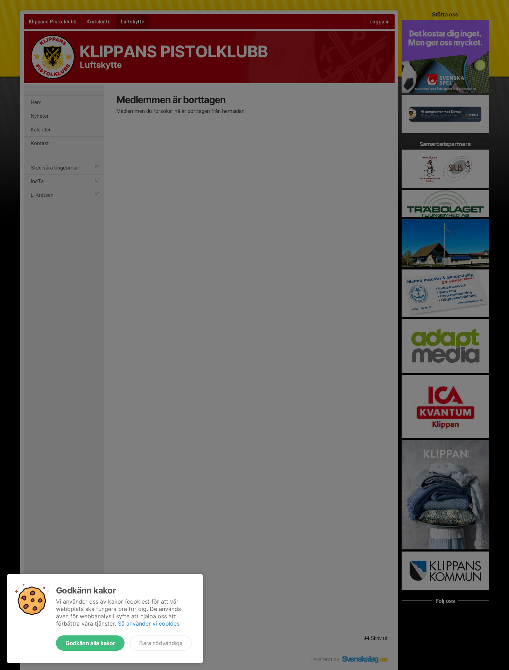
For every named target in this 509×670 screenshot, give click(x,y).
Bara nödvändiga (160, 643)
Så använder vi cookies (148, 623)
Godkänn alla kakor (90, 643)
